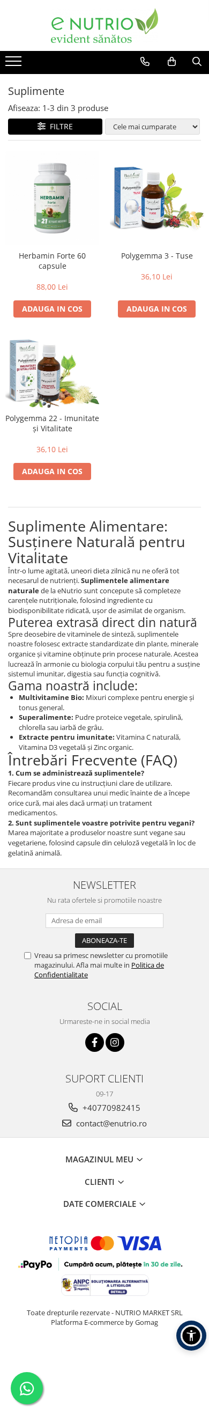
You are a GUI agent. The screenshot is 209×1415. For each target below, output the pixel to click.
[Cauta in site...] (197, 61)
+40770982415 (110, 1107)
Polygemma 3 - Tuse (157, 255)
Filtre (59, 126)
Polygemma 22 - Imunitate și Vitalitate (52, 423)
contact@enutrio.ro (110, 1123)
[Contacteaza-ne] (145, 61)
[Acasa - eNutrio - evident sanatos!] (104, 25)
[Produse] (14, 64)
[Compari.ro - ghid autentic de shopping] (104, 1364)
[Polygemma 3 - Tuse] (157, 198)
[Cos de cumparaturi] (171, 61)
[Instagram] (115, 1042)
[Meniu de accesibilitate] (191, 1336)
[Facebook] (94, 1042)
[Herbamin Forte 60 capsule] (52, 198)
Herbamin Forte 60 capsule (52, 260)
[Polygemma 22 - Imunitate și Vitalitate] (52, 371)
